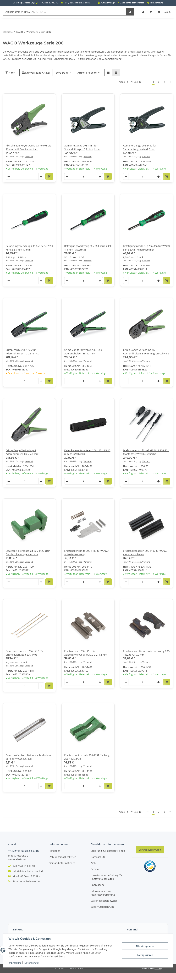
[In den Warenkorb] (49, 176)
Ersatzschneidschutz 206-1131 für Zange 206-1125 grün (87, 756)
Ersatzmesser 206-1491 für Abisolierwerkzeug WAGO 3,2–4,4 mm (85, 652)
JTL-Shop (158, 968)
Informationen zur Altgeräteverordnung (103, 892)
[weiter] (170, 82)
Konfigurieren (145, 955)
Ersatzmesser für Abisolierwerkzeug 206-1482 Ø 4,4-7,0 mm (146, 652)
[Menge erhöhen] (41, 176)
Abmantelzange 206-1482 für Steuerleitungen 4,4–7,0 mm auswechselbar (139, 147)
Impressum (97, 885)
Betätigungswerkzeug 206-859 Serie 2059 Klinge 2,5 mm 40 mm (29, 247)
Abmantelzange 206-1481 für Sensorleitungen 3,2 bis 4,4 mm (82, 147)
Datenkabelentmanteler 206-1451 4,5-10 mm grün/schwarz (87, 452)
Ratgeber (55, 850)
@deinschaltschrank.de (26, 881)
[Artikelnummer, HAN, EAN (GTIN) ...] (130, 12)
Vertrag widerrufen (150, 849)
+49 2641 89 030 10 (48, 2)
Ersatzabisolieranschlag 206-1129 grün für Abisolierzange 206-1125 (28, 552)
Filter (11, 72)
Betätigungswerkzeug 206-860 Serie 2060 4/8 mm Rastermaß (88, 247)
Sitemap (95, 869)
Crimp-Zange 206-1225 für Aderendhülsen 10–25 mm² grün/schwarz (21, 351)
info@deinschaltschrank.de (77, 2)
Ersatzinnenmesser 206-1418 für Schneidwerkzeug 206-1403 (24, 652)
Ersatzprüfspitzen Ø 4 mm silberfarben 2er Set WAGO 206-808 (28, 756)
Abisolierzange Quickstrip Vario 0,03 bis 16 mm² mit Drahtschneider (28, 147)
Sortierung (62, 72)
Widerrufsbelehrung (102, 906)
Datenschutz (98, 857)
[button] (143, 12)
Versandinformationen (62, 863)
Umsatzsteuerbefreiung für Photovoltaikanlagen (106, 877)
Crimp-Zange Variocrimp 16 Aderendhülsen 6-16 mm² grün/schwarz (146, 351)
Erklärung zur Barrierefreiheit (108, 850)
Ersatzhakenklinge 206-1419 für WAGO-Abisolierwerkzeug (86, 552)
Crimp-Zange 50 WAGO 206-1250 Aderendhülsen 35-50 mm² (83, 351)
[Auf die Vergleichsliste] (41, 99)
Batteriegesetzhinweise (104, 900)
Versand (29, 156)
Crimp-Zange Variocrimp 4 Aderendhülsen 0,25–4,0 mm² (22, 452)
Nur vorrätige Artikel (37, 72)
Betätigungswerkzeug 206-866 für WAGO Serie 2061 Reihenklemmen (146, 247)
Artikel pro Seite (87, 72)
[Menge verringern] (8, 176)
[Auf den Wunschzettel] (50, 99)
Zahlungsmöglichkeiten (63, 857)
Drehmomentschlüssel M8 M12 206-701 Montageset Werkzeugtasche (146, 452)
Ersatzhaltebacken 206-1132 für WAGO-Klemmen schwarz (145, 552)
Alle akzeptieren (145, 946)
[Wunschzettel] (151, 12)
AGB (93, 863)
